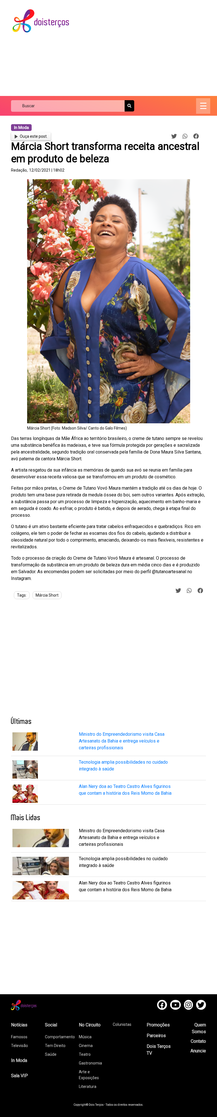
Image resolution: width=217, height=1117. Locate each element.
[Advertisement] (148, 47)
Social (51, 1025)
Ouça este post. (33, 136)
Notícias (19, 1025)
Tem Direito (55, 1045)
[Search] (129, 105)
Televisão (19, 1045)
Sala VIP (19, 1075)
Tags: (22, 595)
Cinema (86, 1045)
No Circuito (90, 1025)
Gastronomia (90, 1063)
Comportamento (60, 1037)
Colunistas (122, 1024)
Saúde (51, 1054)
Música (85, 1037)
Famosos (19, 1037)
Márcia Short (47, 595)
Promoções (158, 1025)
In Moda (19, 1060)
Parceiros (156, 1035)
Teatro (85, 1054)
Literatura (87, 1086)
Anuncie (198, 1051)
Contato (198, 1041)
